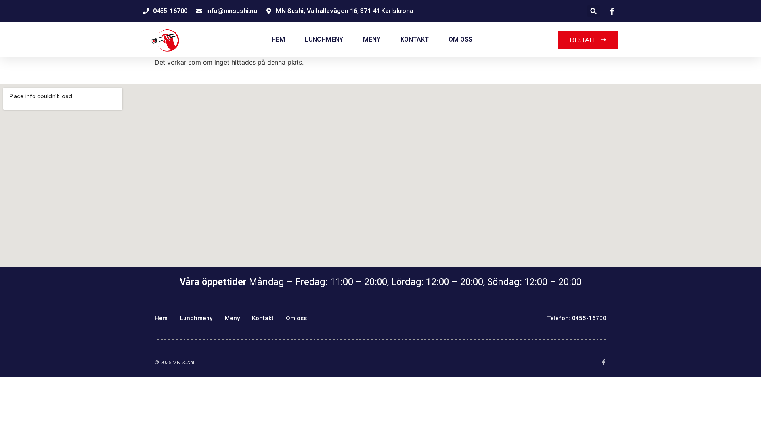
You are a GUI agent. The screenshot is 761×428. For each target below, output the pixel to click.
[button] (593, 11)
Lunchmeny (324, 39)
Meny (371, 39)
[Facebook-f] (603, 362)
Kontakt (414, 39)
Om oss (460, 39)
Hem (278, 39)
